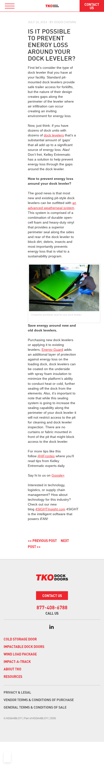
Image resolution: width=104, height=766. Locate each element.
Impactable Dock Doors (24, 646)
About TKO (12, 669)
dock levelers (54, 135)
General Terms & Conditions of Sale (35, 707)
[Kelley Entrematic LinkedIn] (51, 627)
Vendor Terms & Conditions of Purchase (39, 699)
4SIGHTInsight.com (50, 509)
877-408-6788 (52, 607)
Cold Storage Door (20, 639)
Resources (13, 676)
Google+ (58, 475)
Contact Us (91, 6)
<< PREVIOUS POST (42, 540)
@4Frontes (46, 456)
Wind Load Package (20, 654)
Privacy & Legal (17, 692)
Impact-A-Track (17, 661)
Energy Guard (52, 349)
